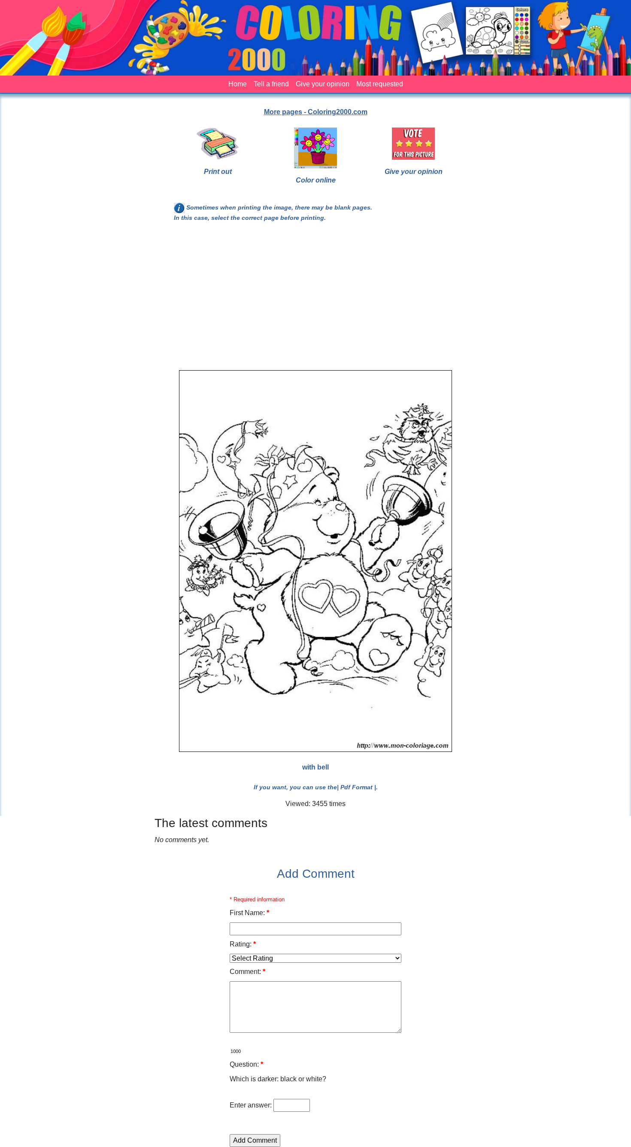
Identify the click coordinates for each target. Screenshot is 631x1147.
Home (237, 84)
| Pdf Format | (356, 787)
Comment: (247, 971)
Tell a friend (271, 84)
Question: (246, 1064)
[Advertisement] (315, 300)
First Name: (249, 912)
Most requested (379, 84)
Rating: (243, 944)
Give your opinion (322, 84)
